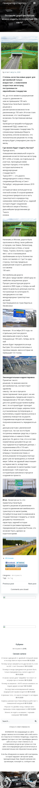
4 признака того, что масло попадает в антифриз (19, 695)
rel (5, 72)
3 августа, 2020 (14, 72)
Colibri (30, 781)
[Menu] (34, 3)
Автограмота (17, 575)
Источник (9, 558)
